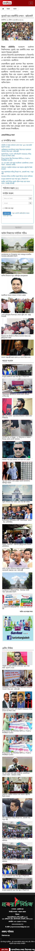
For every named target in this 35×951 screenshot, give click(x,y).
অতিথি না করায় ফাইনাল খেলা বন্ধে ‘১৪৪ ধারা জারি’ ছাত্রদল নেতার (16, 146)
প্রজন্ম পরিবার (7, 931)
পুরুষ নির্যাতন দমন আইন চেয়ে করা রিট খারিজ (16, 502)
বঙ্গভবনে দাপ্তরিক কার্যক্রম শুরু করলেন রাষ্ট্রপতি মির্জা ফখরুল (16, 168)
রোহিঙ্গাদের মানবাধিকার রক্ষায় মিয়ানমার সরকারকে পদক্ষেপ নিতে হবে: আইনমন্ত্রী (16, 150)
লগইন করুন (7, 213)
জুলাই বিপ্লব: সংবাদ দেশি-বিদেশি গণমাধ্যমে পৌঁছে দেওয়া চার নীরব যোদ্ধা (16, 155)
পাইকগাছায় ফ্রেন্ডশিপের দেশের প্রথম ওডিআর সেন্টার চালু (15, 395)
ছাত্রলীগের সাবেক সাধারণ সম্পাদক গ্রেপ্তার (13, 295)
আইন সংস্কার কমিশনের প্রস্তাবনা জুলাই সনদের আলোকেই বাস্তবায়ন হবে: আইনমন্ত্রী (15, 569)
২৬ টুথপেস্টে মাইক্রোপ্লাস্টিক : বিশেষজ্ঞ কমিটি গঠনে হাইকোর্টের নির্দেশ (15, 591)
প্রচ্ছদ (8, 9)
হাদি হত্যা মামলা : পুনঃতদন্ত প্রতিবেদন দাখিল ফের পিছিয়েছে (17, 417)
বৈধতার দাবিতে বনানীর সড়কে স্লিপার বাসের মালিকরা (16, 176)
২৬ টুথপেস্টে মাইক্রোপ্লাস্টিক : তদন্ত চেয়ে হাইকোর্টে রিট (17, 608)
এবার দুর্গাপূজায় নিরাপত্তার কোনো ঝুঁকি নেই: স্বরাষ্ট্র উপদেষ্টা (16, 316)
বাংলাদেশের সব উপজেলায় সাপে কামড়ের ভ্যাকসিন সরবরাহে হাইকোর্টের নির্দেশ (16, 255)
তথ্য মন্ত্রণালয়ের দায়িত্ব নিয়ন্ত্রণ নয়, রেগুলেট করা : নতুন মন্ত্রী (17, 173)
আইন (15, 9)
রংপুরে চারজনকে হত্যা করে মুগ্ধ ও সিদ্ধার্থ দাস (14, 179)
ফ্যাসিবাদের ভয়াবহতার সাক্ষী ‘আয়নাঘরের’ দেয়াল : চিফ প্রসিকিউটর (17, 521)
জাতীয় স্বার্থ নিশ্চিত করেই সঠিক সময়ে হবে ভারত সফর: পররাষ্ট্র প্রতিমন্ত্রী (15, 182)
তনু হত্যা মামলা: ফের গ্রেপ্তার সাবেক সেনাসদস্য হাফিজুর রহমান (16, 482)
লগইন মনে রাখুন (9, 208)
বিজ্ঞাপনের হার (6, 935)
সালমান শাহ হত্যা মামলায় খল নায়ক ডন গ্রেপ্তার (16, 460)
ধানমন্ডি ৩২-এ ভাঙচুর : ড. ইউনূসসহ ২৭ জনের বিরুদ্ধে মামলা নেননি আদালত (16, 438)
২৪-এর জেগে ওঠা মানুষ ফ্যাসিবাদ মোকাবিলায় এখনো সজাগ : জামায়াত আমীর (17, 164)
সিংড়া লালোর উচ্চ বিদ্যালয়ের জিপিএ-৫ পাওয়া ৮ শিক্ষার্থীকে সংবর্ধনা (15, 159)
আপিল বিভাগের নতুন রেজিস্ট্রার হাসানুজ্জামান (14, 276)
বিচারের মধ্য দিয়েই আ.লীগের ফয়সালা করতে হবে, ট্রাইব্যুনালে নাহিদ (16, 337)
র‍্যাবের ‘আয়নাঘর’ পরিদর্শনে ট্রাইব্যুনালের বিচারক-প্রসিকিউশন (17, 545)
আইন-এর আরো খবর (26, 611)
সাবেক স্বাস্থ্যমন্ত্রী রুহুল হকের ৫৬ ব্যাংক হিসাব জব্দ (15, 357)
